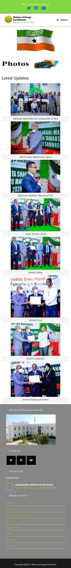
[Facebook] (21, 460)
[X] (11, 460)
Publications (12, 527)
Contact (10, 545)
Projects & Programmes (18, 515)
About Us (11, 509)
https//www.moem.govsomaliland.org (36, 487)
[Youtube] (31, 460)
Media (9, 533)
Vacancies (11, 539)
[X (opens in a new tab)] (28, 8)
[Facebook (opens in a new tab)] (36, 8)
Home (9, 503)
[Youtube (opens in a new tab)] (43, 8)
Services (10, 521)
